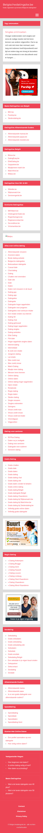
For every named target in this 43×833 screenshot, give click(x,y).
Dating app (12, 295)
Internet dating (13, 345)
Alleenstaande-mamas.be (18, 134)
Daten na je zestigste (16, 440)
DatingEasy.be (13, 158)
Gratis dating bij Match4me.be (19, 502)
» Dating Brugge (14, 564)
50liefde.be (12, 189)
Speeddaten (13, 719)
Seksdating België (15, 657)
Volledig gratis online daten (18, 508)
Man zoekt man (14, 360)
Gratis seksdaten (14, 639)
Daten (10, 286)
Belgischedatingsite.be (18, 4)
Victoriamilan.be (14, 226)
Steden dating (13, 397)
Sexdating (12, 670)
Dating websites (14, 332)
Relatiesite (12, 388)
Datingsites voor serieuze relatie (20, 311)
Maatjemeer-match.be (16, 168)
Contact (21, 806)
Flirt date (11, 338)
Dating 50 (12, 317)
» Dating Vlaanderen (16, 582)
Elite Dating (12, 335)
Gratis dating (13, 474)
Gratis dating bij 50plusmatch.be (20, 499)
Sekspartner (12, 663)
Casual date (12, 267)
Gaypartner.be (13, 164)
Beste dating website (16, 258)
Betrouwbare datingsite (17, 264)
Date (10, 283)
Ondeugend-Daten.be (16, 214)
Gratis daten (12, 471)
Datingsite (12, 301)
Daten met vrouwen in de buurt (20, 289)
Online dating (13, 376)
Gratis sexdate (13, 654)
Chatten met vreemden (17, 277)
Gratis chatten (13, 465)
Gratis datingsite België (17, 493)
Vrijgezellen (12, 422)
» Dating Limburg (14, 576)
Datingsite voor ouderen (17, 447)
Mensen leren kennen (16, 372)
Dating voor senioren (16, 444)
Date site (11, 280)
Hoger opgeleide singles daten (20, 342)
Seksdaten (12, 648)
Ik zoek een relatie (15, 351)
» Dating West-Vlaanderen (18, 585)
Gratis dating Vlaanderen (17, 496)
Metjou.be (12, 174)
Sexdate (11, 673)
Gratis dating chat (15, 478)
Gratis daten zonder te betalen (19, 484)
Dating (10, 274)
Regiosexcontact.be (15, 220)
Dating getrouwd (14, 323)
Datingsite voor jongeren (17, 308)
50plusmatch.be (14, 192)
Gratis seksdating (15, 642)
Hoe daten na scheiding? (18, 768)
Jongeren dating (14, 354)
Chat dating (12, 270)
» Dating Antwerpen (15, 561)
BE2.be (11, 112)
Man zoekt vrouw (14, 363)
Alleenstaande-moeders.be (18, 140)
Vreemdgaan (13, 419)
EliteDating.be (13, 161)
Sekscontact (13, 667)
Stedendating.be (14, 118)
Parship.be (12, 115)
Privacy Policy (21, 816)
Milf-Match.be (13, 211)
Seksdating (12, 636)
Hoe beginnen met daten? (18, 762)
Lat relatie (12, 357)
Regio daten (13, 394)
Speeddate (12, 716)
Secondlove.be (14, 223)
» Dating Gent (13, 567)
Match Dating (13, 366)
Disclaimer (21, 811)
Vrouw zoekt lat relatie (16, 416)
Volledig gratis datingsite (17, 512)
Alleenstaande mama (16, 688)
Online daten (13, 379)
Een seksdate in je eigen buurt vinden (22, 660)
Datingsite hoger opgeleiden (19, 304)
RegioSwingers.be (15, 217)
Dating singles (13, 329)
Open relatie (13, 385)
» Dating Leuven (14, 573)
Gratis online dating (15, 487)
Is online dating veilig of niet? (19, 765)
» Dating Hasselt (14, 570)
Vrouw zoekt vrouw (15, 413)
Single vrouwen (14, 400)
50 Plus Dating (14, 437)
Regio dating (13, 391)
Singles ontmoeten (15, 32)
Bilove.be (11, 155)
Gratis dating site (14, 481)
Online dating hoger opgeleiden (20, 382)
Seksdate (11, 651)
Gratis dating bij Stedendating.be (21, 505)
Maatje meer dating (15, 369)
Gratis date (12, 468)
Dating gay (12, 292)
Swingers (11, 406)
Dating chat (12, 320)
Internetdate (12, 348)
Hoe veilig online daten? (17, 744)
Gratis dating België (15, 490)
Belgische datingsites (16, 261)
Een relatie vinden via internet (19, 314)
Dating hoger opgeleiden (17, 326)
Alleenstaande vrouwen (17, 252)
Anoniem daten (14, 255)
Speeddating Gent (15, 722)
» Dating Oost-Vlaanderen (18, 579)
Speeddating (13, 713)
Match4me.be (13, 171)
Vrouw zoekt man (14, 410)
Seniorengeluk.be (15, 195)
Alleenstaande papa (16, 691)
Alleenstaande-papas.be (17, 137)
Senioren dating (14, 450)
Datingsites (12, 298)
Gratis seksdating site (16, 645)
